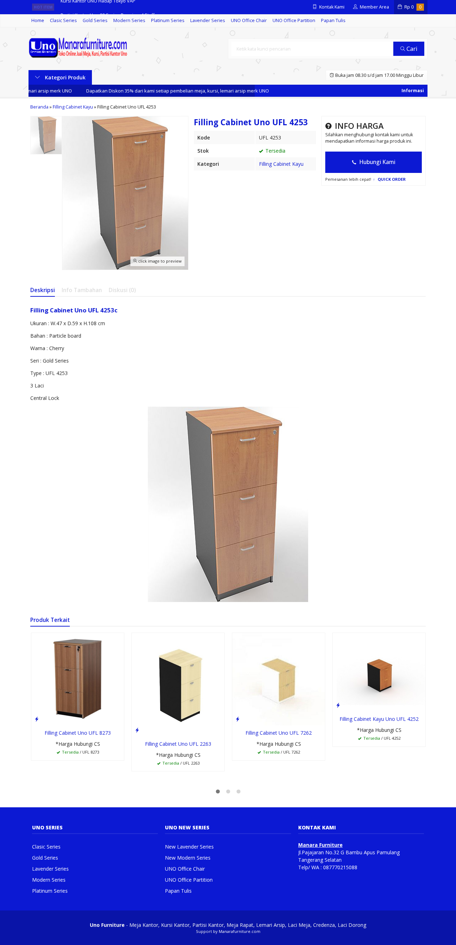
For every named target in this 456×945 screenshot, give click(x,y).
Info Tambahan (82, 290)
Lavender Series (207, 20)
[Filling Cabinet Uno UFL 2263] (178, 684)
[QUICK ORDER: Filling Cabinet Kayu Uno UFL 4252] (338, 705)
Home (37, 20)
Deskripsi (42, 290)
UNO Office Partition (294, 20)
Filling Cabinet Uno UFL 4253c (74, 310)
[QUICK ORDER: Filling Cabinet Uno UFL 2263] (137, 729)
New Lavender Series (189, 846)
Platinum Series (168, 20)
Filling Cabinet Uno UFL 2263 (178, 743)
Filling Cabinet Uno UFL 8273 (78, 732)
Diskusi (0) (122, 290)
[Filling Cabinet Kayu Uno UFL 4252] (379, 671)
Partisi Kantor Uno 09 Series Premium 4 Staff (107, 7)
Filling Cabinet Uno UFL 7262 (278, 732)
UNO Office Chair (249, 20)
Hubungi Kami (376, 162)
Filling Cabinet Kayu (281, 163)
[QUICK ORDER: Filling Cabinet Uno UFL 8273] (36, 718)
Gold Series (95, 20)
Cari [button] (411, 48)
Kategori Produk (64, 77)
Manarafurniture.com (239, 931)
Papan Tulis (333, 20)
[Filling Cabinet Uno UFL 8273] (77, 678)
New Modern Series (188, 857)
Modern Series (129, 20)
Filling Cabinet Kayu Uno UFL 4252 (379, 719)
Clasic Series (63, 20)
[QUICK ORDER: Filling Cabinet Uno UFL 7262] (237, 718)
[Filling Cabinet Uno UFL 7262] (278, 678)
